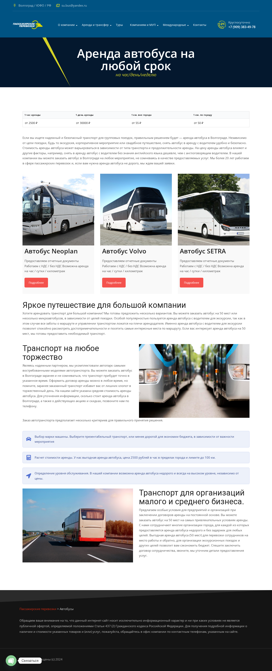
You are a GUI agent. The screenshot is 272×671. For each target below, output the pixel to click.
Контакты (199, 25)
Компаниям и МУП (143, 25)
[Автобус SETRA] (213, 209)
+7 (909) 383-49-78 (241, 27)
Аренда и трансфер (95, 25)
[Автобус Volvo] (136, 209)
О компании (66, 25)
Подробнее (36, 282)
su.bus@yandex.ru (74, 5)
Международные (174, 25)
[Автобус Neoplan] (58, 209)
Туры (119, 25)
